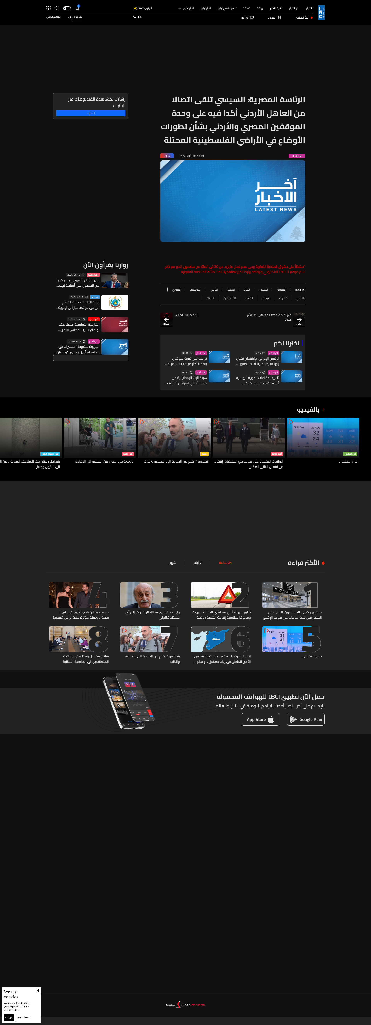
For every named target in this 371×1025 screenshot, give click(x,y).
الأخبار (309, 8)
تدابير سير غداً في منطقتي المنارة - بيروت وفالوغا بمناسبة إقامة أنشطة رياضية (221, 614)
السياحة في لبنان (227, 8)
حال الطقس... (347, 461)
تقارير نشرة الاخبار (50, 454)
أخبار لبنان (206, 8)
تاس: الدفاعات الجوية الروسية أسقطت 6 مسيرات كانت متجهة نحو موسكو (257, 380)
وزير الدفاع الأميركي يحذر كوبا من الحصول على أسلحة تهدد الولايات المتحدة (78, 282)
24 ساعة (225, 562)
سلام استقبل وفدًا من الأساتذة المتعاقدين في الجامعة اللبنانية (86, 659)
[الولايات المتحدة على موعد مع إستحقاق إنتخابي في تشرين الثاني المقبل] (249, 443)
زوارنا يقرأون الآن (105, 264)
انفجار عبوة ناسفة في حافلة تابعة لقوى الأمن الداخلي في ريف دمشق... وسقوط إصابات (221, 659)
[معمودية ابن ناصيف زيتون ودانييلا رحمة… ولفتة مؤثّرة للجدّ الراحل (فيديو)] (79, 601)
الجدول (272, 17)
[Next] (5, 443)
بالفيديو (308, 409)
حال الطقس (350, 454)
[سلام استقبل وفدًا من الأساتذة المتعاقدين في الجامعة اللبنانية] (79, 645)
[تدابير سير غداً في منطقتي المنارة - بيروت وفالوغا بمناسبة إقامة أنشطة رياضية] (221, 601)
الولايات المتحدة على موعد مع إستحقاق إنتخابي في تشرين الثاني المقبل (248, 464)
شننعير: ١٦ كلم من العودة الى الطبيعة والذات (176, 461)
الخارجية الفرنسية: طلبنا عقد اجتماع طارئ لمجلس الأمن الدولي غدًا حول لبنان (79, 327)
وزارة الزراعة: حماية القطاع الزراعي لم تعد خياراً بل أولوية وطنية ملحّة (79, 305)
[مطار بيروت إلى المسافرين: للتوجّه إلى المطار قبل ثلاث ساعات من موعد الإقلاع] (292, 601)
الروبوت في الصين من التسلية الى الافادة (104, 461)
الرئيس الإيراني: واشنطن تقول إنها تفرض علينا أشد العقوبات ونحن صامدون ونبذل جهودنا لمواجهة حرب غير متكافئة (257, 361)
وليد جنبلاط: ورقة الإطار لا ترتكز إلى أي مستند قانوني (152, 614)
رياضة (260, 8)
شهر (173, 562)
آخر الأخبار (294, 8)
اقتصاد (95, 297)
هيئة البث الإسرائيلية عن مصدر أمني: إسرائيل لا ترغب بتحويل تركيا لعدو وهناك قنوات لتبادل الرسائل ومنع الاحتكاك (187, 380)
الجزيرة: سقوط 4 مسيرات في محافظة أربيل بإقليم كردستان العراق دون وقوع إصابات (78, 349)
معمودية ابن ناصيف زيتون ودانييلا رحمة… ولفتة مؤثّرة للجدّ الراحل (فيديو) (81, 614)
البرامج (245, 17)
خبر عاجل (93, 319)
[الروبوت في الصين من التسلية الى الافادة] (100, 443)
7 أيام (198, 562)
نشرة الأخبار (276, 8)
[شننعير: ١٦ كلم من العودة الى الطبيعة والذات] (174, 443)
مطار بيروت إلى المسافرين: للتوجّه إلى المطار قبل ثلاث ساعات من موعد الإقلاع (292, 614)
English (137, 17)
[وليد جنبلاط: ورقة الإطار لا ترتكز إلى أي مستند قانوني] (150, 601)
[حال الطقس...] (323, 443)
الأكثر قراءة (303, 562)
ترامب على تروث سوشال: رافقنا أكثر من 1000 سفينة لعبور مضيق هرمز (187, 361)
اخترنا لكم (287, 343)
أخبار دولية (93, 275)
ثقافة (246, 8)
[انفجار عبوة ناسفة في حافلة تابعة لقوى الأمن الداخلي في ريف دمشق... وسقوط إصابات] (221, 645)
